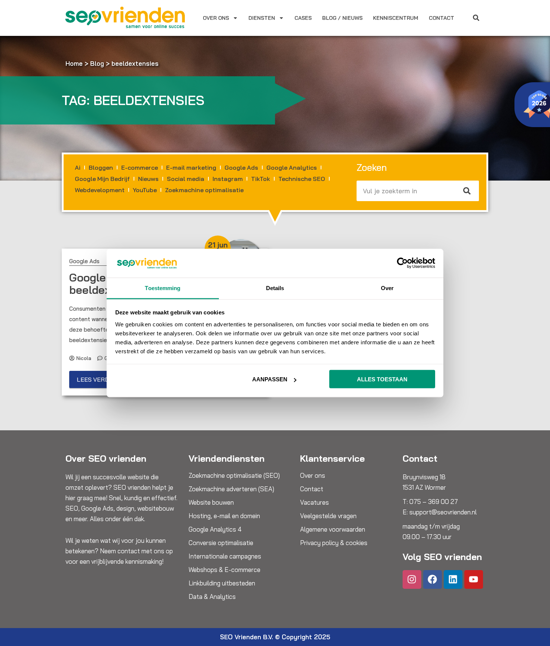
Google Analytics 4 (215, 529)
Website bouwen (211, 502)
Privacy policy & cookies (333, 543)
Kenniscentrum (395, 18)
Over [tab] (387, 287)
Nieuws (148, 178)
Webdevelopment (100, 190)
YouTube (145, 190)
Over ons (216, 18)
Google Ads (241, 167)
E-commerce (139, 167)
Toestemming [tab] (162, 287)
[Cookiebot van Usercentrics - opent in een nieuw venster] (402, 263)
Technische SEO (301, 178)
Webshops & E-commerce (224, 569)
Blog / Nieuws (342, 18)
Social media (185, 178)
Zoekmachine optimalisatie (204, 190)
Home (74, 63)
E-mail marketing (191, 167)
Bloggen (101, 167)
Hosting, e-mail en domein (224, 516)
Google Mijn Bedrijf (102, 178)
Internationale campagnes (225, 556)
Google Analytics (291, 167)
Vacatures (314, 502)
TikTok (260, 178)
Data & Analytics (212, 596)
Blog (97, 63)
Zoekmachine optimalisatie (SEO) (234, 475)
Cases (303, 18)
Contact (441, 18)
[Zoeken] (467, 191)
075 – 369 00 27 (433, 501)
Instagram (228, 178)
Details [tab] (275, 287)
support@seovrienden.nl (443, 512)
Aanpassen (269, 379)
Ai (77, 167)
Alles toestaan (382, 379)
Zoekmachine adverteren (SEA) (231, 489)
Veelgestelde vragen (328, 516)
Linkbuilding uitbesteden (222, 583)
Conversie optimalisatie (221, 543)
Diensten (261, 18)
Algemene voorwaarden (332, 529)
